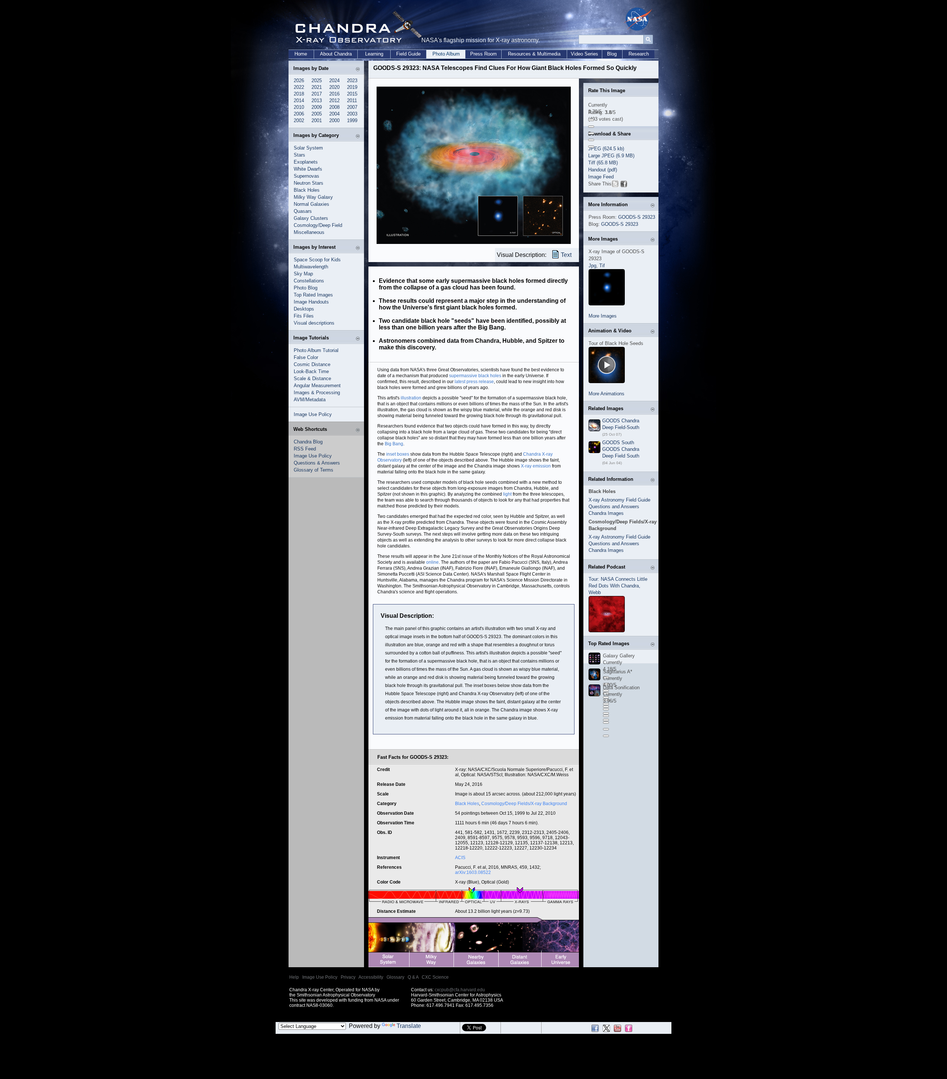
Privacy (348, 977)
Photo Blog (305, 288)
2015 (352, 94)
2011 (352, 100)
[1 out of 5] (591, 120)
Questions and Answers (614, 506)
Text (566, 255)
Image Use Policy (313, 414)
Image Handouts (311, 302)
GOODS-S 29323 (636, 217)
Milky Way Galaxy (313, 197)
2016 (334, 94)
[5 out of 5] (591, 146)
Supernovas (306, 176)
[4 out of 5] (591, 140)
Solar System (308, 148)
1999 (352, 120)
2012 (334, 100)
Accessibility (370, 977)
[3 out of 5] (591, 133)
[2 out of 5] (591, 126)
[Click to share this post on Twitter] (615, 185)
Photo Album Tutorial (316, 350)
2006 (299, 114)
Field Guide (408, 54)
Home (300, 54)
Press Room (483, 54)
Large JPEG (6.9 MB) (611, 155)
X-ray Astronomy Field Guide (619, 500)
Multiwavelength (311, 266)
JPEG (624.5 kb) (606, 148)
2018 (299, 94)
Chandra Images (606, 513)
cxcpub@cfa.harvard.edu (460, 989)
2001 (316, 120)
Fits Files (304, 316)
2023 (352, 80)
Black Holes (307, 190)
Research (638, 54)
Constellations (309, 281)
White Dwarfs (308, 169)
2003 (352, 114)
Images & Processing (317, 392)
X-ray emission (536, 466)
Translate (409, 1026)
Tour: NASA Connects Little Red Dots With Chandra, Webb (618, 585)
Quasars (303, 211)
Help (294, 977)
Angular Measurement (317, 385)
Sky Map (303, 274)
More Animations (606, 393)
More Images (603, 316)
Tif (602, 265)
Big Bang (394, 443)
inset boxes (397, 454)
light (507, 494)
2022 (299, 87)
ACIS (460, 857)
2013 (316, 100)
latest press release (474, 381)
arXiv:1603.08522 (473, 872)
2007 (352, 107)
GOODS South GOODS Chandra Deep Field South (620, 449)
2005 (316, 114)
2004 (334, 114)
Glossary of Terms (313, 470)
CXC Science (435, 977)
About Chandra (336, 54)
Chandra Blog (308, 442)
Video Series (584, 54)
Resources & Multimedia (534, 54)
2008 (334, 107)
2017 (316, 94)
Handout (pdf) (602, 169)
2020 (334, 87)
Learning (374, 54)
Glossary (395, 977)
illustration (411, 398)
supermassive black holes (475, 375)
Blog (612, 54)
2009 (316, 107)
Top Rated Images (313, 295)
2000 (334, 120)
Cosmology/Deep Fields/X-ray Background (524, 803)
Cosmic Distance (312, 364)
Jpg (592, 265)
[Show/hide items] (358, 69)
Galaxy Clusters (311, 218)
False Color (306, 357)
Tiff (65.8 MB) (603, 162)
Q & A (413, 977)
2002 (299, 120)
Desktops (304, 309)
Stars (299, 155)
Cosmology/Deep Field (318, 225)
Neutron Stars (308, 183)
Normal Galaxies (311, 204)
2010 (299, 107)
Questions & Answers (317, 463)
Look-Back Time (311, 371)
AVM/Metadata (310, 399)
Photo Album (446, 54)
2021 (316, 87)
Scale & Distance (312, 378)
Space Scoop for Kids (317, 259)
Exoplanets (306, 162)
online (432, 562)
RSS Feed (305, 449)
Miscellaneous (309, 232)
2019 (352, 87)
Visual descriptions (314, 323)
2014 (299, 100)
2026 (299, 80)
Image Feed (601, 177)
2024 (334, 80)
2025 (316, 80)
